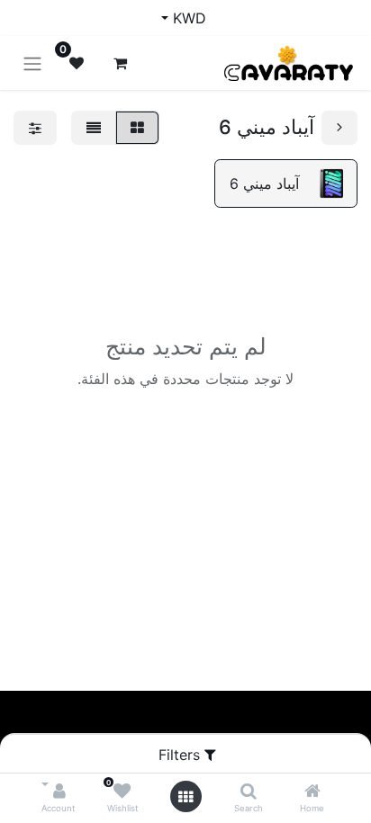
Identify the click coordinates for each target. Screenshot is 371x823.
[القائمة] (93, 128)
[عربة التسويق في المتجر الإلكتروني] (120, 63)
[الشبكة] (137, 128)
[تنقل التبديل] (32, 63)
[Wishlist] (122, 792)
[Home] (312, 792)
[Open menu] (185, 797)
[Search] (248, 792)
